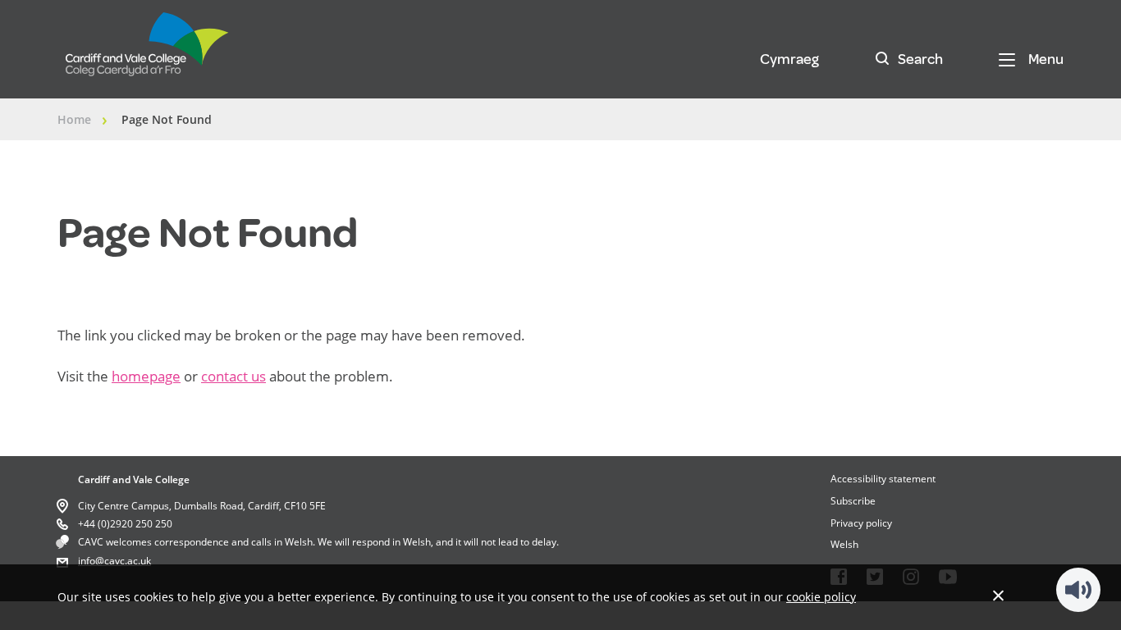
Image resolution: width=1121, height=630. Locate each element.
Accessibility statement (883, 479)
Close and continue (998, 595)
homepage (146, 376)
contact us (233, 376)
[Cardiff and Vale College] (147, 51)
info (86, 561)
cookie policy (821, 597)
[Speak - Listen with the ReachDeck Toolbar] (1078, 590)
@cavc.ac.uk (123, 561)
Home (74, 119)
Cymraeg (789, 59)
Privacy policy (861, 523)
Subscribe (853, 501)
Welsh (844, 544)
